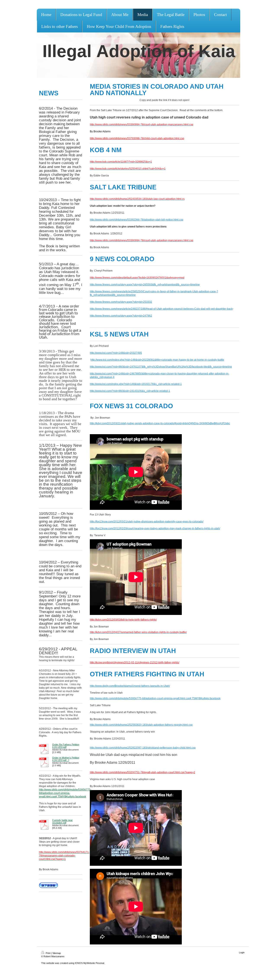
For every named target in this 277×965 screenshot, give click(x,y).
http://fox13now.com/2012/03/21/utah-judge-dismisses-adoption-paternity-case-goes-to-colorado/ (146, 521)
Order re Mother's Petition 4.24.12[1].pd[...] (65, 759)
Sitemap (56, 953)
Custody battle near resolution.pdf (62, 821)
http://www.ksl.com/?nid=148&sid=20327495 (116, 352)
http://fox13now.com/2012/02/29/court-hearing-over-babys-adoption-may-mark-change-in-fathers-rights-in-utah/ (155, 528)
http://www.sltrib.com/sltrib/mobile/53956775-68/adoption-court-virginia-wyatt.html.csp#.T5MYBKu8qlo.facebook (65, 793)
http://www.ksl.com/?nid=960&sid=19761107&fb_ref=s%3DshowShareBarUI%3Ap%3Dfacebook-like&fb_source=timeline (161, 366)
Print (48, 953)
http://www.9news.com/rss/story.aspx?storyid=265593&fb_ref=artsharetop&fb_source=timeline (145, 284)
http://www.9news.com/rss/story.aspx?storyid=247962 (121, 315)
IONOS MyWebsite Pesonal (89, 963)
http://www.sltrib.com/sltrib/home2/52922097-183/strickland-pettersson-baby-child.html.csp (143, 747)
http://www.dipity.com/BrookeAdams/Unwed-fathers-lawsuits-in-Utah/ (130, 685)
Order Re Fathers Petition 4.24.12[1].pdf (65, 745)
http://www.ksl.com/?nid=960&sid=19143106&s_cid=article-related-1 (130, 390)
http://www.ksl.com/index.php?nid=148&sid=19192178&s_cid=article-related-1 (136, 384)
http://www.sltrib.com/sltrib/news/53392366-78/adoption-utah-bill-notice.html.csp (136, 219)
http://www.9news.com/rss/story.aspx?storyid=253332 (121, 301)
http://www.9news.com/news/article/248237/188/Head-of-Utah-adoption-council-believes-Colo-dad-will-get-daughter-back (161, 308)
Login (242, 952)
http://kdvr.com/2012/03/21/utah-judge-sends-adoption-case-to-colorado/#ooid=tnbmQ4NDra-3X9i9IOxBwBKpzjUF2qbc (160, 423)
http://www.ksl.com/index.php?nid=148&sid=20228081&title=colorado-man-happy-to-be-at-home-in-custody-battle (157, 359)
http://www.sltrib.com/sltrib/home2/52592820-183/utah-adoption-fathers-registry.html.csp (141, 724)
